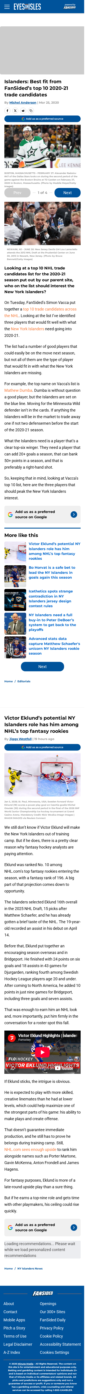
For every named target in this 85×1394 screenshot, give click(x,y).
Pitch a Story (14, 1328)
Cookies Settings (54, 1352)
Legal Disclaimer (17, 1344)
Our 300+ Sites (52, 1311)
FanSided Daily (53, 1320)
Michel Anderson (22, 103)
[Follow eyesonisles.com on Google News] (74, 514)
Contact (10, 1311)
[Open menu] (7, 6)
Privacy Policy (52, 1328)
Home (8, 681)
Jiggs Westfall (20, 739)
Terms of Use (15, 1336)
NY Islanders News (29, 1268)
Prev (17, 192)
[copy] (31, 111)
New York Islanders (27, 329)
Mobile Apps (14, 1320)
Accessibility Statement (60, 1344)
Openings (48, 1303)
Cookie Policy (51, 1336)
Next (67, 192)
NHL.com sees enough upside (30, 1149)
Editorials (23, 681)
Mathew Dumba (18, 390)
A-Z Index (11, 1352)
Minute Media (25, 1363)
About (8, 1303)
